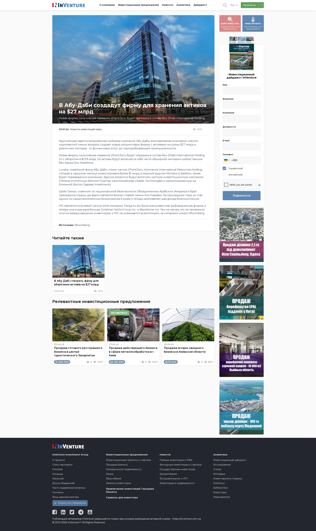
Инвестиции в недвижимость (177, 483)
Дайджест (200, 4)
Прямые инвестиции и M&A (176, 460)
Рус (232, 5)
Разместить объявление (72, 502)
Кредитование (168, 473)
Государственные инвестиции (177, 469)
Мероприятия (221, 497)
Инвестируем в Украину (227, 478)
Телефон (228, 154)
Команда (57, 473)
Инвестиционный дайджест (230, 460)
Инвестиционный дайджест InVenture (242, 76)
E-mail (226, 140)
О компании (107, 4)
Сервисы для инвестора (122, 497)
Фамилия (228, 99)
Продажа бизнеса (117, 464)
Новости (167, 4)
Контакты (58, 492)
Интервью (219, 473)
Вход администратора (65, 497)
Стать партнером (62, 464)
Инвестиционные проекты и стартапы (128, 460)
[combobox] (226, 160)
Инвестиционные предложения (138, 4)
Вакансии (58, 478)
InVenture (70, 454)
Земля (109, 473)
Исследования (222, 464)
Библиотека (220, 487)
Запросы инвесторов (118, 483)
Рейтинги (219, 483)
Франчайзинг (114, 478)
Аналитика (183, 4)
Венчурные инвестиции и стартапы (181, 464)
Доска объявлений (63, 483)
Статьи (217, 469)
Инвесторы (220, 492)
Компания (228, 113)
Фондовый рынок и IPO (174, 478)
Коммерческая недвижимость (124, 469)
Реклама (57, 469)
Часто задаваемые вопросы (68, 487)
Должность (229, 127)
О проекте (58, 460)
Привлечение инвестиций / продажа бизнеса (130, 490)
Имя (225, 85)
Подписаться (241, 195)
